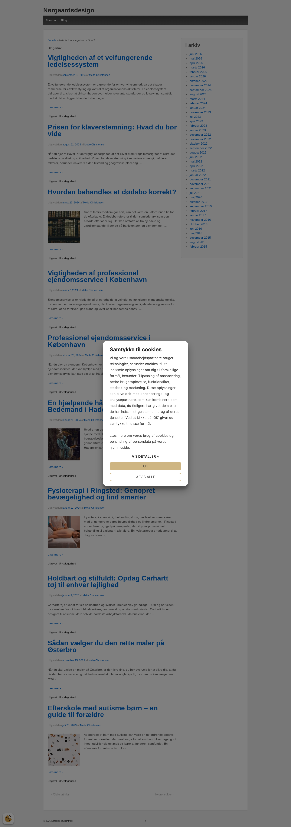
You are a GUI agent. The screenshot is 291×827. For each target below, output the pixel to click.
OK (145, 466)
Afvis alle (145, 477)
